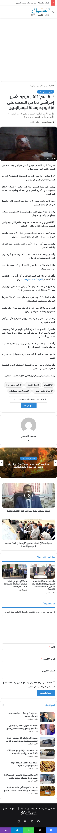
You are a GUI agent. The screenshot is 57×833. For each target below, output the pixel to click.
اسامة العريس (47, 122)
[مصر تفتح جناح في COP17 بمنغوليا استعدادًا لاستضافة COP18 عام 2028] (14, 571)
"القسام (47, 385)
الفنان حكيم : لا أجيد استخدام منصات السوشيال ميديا (29, 3)
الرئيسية (49, 86)
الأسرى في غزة (13, 385)
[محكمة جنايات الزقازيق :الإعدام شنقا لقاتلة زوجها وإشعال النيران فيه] (47, 754)
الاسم (52, 647)
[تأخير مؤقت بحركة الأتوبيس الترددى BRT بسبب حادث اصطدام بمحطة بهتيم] (47, 779)
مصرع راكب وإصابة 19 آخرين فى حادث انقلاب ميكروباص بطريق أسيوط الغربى (21, 739)
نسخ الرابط (28, 405)
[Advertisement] (28, 50)
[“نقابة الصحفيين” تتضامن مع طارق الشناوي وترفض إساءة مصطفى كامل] (47, 729)
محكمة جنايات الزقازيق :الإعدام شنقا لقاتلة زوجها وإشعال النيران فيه (22, 752)
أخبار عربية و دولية (37, 86)
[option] (28, 463)
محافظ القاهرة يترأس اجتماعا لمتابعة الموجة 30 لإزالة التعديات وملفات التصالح (20, 789)
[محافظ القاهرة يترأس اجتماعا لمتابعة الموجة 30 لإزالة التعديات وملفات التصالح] (47, 791)
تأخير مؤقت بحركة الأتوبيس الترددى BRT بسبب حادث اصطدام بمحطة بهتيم (20, 776)
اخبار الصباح (32, 385)
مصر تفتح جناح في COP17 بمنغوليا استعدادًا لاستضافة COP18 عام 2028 (15, 583)
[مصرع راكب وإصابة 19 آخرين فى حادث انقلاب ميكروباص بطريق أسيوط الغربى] (47, 742)
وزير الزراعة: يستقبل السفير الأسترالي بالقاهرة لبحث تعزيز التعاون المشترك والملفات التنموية (43, 585)
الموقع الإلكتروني (48, 671)
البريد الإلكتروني (48, 659)
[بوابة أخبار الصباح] (40, 12)
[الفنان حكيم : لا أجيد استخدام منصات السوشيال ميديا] (47, 717)
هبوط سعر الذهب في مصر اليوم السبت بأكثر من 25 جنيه (24, 764)
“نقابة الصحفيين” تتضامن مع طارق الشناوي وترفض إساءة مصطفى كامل (22, 727)
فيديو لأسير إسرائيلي (18, 391)
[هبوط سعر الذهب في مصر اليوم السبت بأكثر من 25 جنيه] (47, 766)
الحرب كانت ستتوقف (33, 279)
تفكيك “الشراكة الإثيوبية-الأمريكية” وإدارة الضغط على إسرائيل (28, 465)
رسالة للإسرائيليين (42, 391)
